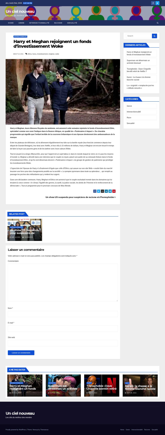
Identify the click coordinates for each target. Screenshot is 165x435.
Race (129, 118)
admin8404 (28, 237)
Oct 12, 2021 (55, 393)
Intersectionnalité (39, 23)
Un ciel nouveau (20, 11)
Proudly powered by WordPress (16, 430)
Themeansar (44, 430)
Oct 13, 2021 (16, 393)
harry (34, 54)
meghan (51, 54)
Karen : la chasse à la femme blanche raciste (140, 387)
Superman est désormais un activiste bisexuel (63, 388)
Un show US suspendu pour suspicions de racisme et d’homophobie (80, 197)
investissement (42, 54)
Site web (11, 337)
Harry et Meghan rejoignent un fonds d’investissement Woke (23, 390)
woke (57, 54)
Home (10, 23)
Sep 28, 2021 (132, 393)
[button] (157, 23)
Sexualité (72, 23)
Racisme (58, 23)
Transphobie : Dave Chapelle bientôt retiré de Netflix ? (101, 388)
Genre (21, 23)
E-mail (11, 323)
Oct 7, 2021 (92, 393)
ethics (30, 54)
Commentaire (13, 261)
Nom (10, 308)
